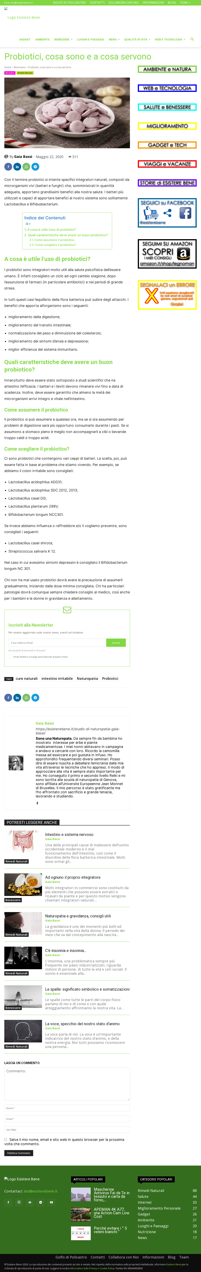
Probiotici (110, 678)
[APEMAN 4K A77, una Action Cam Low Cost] (81, 1214)
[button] (192, 39)
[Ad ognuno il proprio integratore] (23, 884)
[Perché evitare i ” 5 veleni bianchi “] (81, 1233)
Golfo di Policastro (69, 2)
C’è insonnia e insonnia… (65, 950)
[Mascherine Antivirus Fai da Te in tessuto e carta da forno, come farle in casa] (81, 1194)
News (113, 39)
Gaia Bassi (23, 156)
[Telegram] (35, 167)
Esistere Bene (173, 1264)
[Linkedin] (17, 167)
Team (184, 2)
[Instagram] (19, 1202)
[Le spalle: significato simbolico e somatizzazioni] (23, 996)
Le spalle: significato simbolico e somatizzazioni (87, 989)
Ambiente (42, 39)
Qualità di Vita (135, 39)
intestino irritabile (57, 678)
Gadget (25, 39)
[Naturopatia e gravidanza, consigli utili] (23, 923)
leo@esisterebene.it (22, 2)
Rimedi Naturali (25, 72)
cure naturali (27, 678)
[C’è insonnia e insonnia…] (23, 958)
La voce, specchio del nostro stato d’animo (82, 1023)
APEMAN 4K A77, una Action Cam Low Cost (111, 1213)
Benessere (61, 39)
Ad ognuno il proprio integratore (72, 877)
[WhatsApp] (26, 167)
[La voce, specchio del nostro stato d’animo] (23, 1031)
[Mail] (30, 1202)
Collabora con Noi (123, 2)
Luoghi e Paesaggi (90, 39)
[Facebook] (8, 167)
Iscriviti (116, 642)
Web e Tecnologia (168, 39)
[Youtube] (51, 1202)
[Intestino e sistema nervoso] (23, 842)
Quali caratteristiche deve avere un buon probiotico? (68, 235)
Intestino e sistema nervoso (69, 834)
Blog (172, 2)
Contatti (97, 2)
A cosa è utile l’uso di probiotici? (51, 230)
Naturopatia (87, 678)
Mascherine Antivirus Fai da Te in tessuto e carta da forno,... (112, 1194)
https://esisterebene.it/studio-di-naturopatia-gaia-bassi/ (78, 731)
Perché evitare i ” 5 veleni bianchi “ (110, 1230)
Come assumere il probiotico (54, 240)
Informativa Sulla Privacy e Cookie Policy (92, 1268)
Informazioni (153, 2)
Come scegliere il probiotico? (55, 245)
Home (7, 67)
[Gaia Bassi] (6, 156)
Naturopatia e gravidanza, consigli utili (78, 916)
